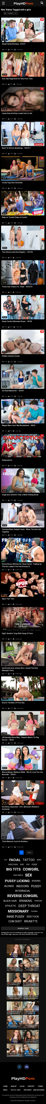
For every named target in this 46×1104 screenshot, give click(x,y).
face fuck (13, 864)
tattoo (29, 860)
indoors (22, 886)
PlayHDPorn (20, 1100)
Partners (27, 1090)
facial (15, 860)
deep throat (29, 906)
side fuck (33, 916)
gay (22, 864)
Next (29, 852)
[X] (19, 1066)
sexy (39, 860)
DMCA (5, 1090)
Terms (40, 1086)
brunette (31, 921)
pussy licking (17, 881)
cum (5, 860)
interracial (22, 890)
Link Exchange (38, 1090)
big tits (13, 869)
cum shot (15, 921)
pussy (36, 886)
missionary (18, 911)
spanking (25, 900)
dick (27, 864)
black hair (10, 901)
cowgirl (31, 869)
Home (5, 1086)
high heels (18, 875)
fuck (34, 864)
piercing (38, 901)
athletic (10, 905)
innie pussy (15, 916)
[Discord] (26, 1066)
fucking (34, 911)
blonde (9, 886)
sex (28, 875)
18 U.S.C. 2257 (16, 1090)
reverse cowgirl (22, 896)
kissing (36, 881)
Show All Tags (23, 928)
